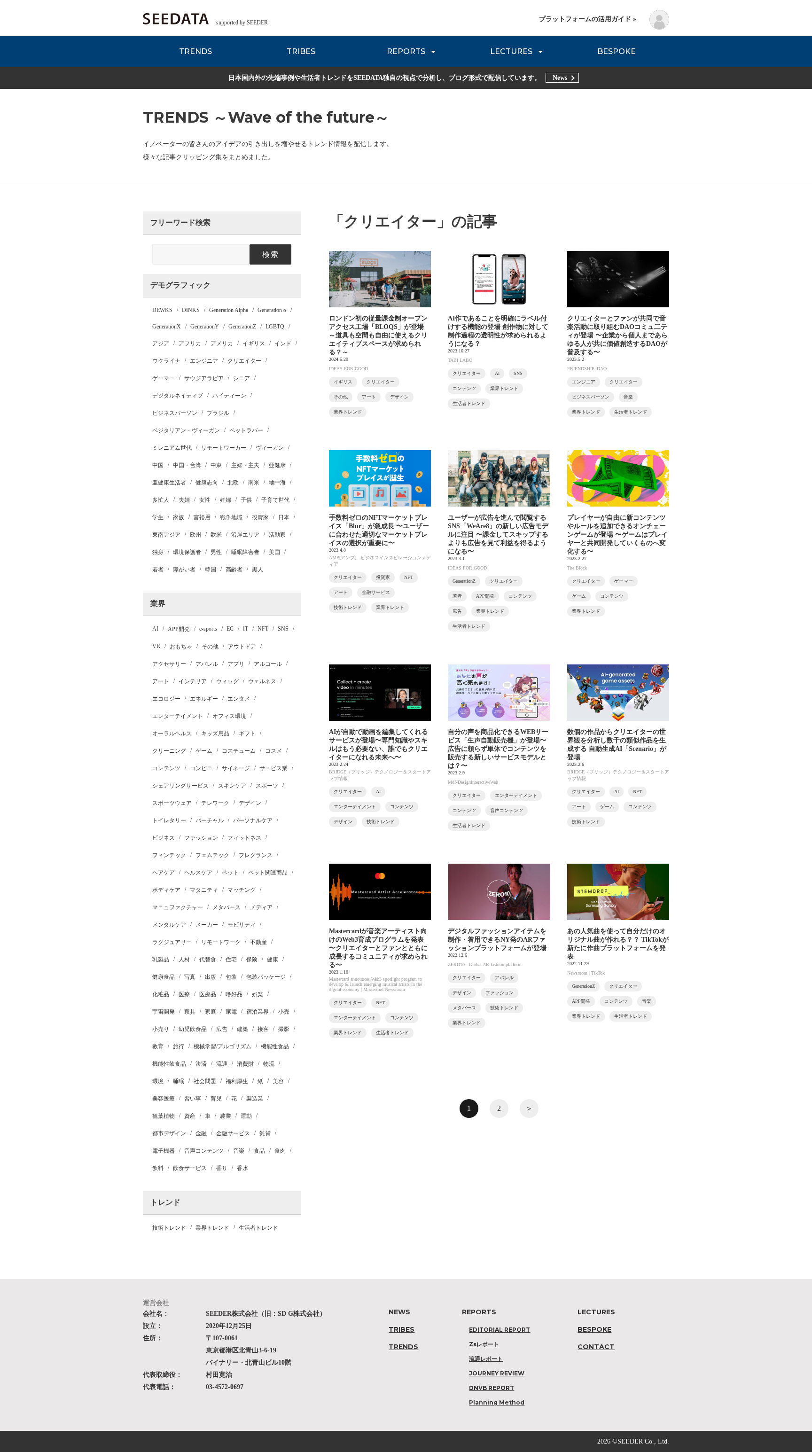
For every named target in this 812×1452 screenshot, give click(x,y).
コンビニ (201, 768)
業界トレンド (212, 1228)
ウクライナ (166, 361)
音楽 (238, 1151)
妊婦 (225, 500)
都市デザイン (169, 1133)
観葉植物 (163, 1116)
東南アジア (166, 534)
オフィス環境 (229, 716)
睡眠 (178, 1081)
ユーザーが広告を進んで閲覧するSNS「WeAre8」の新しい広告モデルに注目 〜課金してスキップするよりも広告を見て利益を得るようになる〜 (498, 534)
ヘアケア (163, 872)
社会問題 (205, 1081)
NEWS (399, 1312)
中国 (158, 465)
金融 (201, 1133)
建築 (242, 1029)
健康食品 (163, 977)
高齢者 (234, 569)
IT (245, 628)
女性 (205, 500)
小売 (283, 1011)
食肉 (280, 1151)
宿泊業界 (257, 1011)
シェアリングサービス (180, 785)
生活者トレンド (258, 1228)
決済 (201, 1064)
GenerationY (204, 326)
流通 (221, 1064)
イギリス (253, 343)
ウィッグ (227, 681)
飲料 (158, 1168)
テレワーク (215, 803)
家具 (189, 1011)
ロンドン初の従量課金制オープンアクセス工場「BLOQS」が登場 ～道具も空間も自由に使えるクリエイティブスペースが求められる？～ (378, 335)
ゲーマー (163, 378)
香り (221, 1168)
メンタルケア (169, 924)
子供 (246, 500)
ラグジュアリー (172, 942)
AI (155, 628)
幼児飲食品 (193, 1029)
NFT (263, 628)
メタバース (226, 907)
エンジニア (204, 361)
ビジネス (163, 838)
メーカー (206, 924)
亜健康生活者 (169, 482)
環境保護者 (187, 552)
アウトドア (242, 646)
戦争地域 (231, 517)
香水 (242, 1168)
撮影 (283, 1029)
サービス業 (273, 768)
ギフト (247, 733)
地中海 (277, 482)
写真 (189, 977)
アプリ (235, 664)
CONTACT (596, 1347)
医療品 (207, 994)
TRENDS (195, 51)
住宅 (231, 959)
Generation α (272, 310)
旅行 (178, 1046)
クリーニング (169, 751)
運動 (246, 1116)
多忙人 (160, 500)
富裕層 (202, 517)
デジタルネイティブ (177, 395)
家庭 (210, 1011)
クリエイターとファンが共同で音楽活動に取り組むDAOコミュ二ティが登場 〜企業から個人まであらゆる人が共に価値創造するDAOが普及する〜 (617, 335)
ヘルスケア (198, 872)
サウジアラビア (204, 378)
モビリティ (241, 924)
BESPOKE (616, 51)
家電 (231, 1011)
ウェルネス (262, 681)
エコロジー (166, 698)
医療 (184, 994)
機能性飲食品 (169, 1064)
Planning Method (496, 1402)
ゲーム (203, 751)
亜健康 (277, 465)
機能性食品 (275, 1046)
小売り (160, 1029)
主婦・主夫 (245, 465)
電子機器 (163, 1151)
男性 (216, 552)
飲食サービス (190, 1168)
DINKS (191, 310)
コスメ (273, 751)
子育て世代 (275, 500)
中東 (216, 465)
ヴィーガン (270, 448)
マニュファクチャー (177, 907)
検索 (270, 254)
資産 (189, 1116)
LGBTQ (274, 326)
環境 (158, 1081)
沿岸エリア (245, 534)
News (560, 77)
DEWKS (162, 310)
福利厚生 (237, 1081)
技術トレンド (169, 1228)
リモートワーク (221, 942)
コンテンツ (166, 768)
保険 (252, 959)
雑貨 (265, 1133)
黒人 (257, 569)
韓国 (210, 569)
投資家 (260, 517)
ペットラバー (246, 430)
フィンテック (169, 855)
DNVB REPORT (491, 1387)
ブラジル (218, 413)
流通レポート (486, 1358)
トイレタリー (169, 820)
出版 (210, 977)
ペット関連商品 (268, 872)
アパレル (206, 664)
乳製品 (160, 959)
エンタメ (238, 698)
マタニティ (204, 890)
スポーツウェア (172, 803)
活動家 (277, 534)
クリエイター (244, 361)
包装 (231, 977)
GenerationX (166, 326)
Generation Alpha (228, 310)
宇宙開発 (163, 1011)
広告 (221, 1029)
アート (160, 681)
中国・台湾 (187, 465)
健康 (272, 959)
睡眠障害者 (245, 552)
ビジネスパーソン (174, 413)
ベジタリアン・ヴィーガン (186, 430)
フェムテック (212, 855)
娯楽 (257, 994)
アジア (160, 343)
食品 (259, 1151)
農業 (225, 1116)
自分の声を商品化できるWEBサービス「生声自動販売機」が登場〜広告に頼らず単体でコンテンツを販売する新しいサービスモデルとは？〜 (498, 748)
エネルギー (204, 698)
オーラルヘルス (172, 733)
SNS (283, 628)
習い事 (192, 1098)
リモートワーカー (223, 448)
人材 (184, 959)
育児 (216, 1098)
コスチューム (239, 751)
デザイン (250, 803)
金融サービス (233, 1133)
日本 (283, 517)
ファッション (201, 838)
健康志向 (206, 482)
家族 (178, 517)
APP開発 (179, 629)
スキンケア (232, 785)
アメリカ (222, 343)
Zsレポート (484, 1344)
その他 (210, 646)
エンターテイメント (177, 716)
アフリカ (190, 343)
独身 (158, 552)
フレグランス (256, 855)
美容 (278, 1081)
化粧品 (160, 994)
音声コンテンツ (204, 1151)
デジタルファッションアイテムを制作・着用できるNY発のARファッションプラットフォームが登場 (497, 940)
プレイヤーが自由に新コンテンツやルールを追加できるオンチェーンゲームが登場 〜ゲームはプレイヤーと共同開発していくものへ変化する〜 (617, 534)
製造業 (254, 1098)
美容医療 (163, 1098)
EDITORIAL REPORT (499, 1329)
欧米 (216, 534)
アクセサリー (169, 664)
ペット (230, 872)
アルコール (268, 664)
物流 (268, 1064)
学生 (158, 517)
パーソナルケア (253, 820)
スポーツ (267, 785)
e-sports (208, 628)
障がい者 (184, 569)
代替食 (207, 959)
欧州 (195, 534)
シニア (241, 378)
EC (230, 628)
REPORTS (406, 51)
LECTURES (511, 51)
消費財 (245, 1064)
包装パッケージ (266, 977)
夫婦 (184, 500)
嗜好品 (234, 994)
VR (156, 646)
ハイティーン (229, 395)
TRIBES (301, 51)
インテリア (193, 681)
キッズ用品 (215, 733)
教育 (158, 1046)
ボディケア (166, 890)
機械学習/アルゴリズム (222, 1046)
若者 (158, 569)
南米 (253, 482)
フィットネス (244, 838)
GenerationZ (242, 326)
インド (282, 343)
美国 (274, 552)
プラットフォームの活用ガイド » (587, 19)
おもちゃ (181, 646)
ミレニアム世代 (172, 448)
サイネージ (236, 768)
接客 (263, 1029)
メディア (261, 907)
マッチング (241, 890)
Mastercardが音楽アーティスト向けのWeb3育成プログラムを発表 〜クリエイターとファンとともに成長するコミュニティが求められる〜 (378, 948)
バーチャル (209, 820)
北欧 (233, 482)
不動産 (258, 942)
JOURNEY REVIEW (496, 1373)
